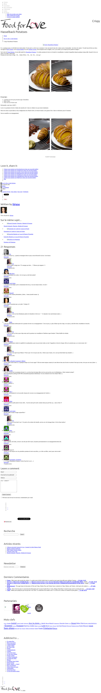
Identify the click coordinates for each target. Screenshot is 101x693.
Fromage (20, 626)
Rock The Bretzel (11, 665)
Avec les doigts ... (35, 623)
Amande (9, 623)
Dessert (73, 623)
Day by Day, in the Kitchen (11, 38)
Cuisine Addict (10, 645)
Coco (70, 623)
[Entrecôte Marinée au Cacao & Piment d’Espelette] (20, 234)
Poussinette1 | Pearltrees (15, 459)
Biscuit (47, 623)
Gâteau (35, 626)
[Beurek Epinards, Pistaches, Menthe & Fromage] (19, 223)
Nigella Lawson (32, 49)
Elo (10, 254)
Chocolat (61, 623)
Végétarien (25, 191)
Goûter (32, 626)
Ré (13, 264)
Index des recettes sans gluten (14, 14)
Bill (8, 49)
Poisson (64, 626)
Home (6, 2)
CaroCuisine (12, 283)
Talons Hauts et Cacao (12, 667)
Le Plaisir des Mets (11, 658)
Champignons (56, 623)
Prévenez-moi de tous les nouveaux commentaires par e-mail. (18, 497)
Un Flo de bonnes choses (13, 671)
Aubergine (26, 623)
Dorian (8, 648)
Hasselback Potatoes (31, 52)
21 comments (5, 187)
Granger (11, 49)
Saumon (23, 628)
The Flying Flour (11, 669)
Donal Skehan (20, 49)
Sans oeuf (19, 191)
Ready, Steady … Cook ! (13, 664)
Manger (9, 660)
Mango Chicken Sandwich (13, 548)
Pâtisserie (86, 626)
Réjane (3, 186)
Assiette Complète (20, 623)
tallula (10, 401)
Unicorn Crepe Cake (12, 551)
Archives (6, 12)
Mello (10, 322)
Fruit (25, 626)
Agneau (5, 623)
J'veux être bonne (11, 652)
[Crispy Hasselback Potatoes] (50, 44)
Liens (5, 11)
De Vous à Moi (11, 647)
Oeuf (60, 626)
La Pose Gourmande (12, 657)
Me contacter (8, 7)
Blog (5, 4)
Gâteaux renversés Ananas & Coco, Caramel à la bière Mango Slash (24, 547)
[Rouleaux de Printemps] (13, 239)
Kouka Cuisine (10, 655)
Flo (10, 302)
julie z (10, 382)
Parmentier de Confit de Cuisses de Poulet (14, 231)
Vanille (36, 628)
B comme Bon (10, 641)
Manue (11, 341)
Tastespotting (10, 668)
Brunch (51, 623)
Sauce (20, 628)
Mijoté (47, 626)
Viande (40, 628)
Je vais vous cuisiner (12, 654)
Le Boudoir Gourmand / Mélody (17, 361)
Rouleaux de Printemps (9, 242)
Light (43, 626)
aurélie (11, 370)
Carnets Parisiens (11, 644)
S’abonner (7, 9)
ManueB (11, 293)
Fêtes (28, 626)
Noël (58, 626)
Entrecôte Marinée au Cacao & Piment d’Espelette (16, 237)
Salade (91, 626)
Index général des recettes (13, 15)
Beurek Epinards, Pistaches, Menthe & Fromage (16, 226)
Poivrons (69, 626)
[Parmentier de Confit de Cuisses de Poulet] (18, 228)
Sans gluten (14, 191)
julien (10, 430)
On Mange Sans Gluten (13, 661)
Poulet (81, 626)
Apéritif (13, 623)
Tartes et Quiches (30, 628)
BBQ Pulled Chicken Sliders (14, 550)
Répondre (6, 257)
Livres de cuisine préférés (13, 17)
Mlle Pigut (11, 273)
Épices (55, 628)
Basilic (43, 623)
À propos (7, 5)
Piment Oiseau (10, 662)
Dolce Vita (79, 623)
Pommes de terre (6, 191)
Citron (66, 623)
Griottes (9, 651)
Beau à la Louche (11, 642)
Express (8, 625)
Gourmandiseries (11, 650)
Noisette (54, 626)
